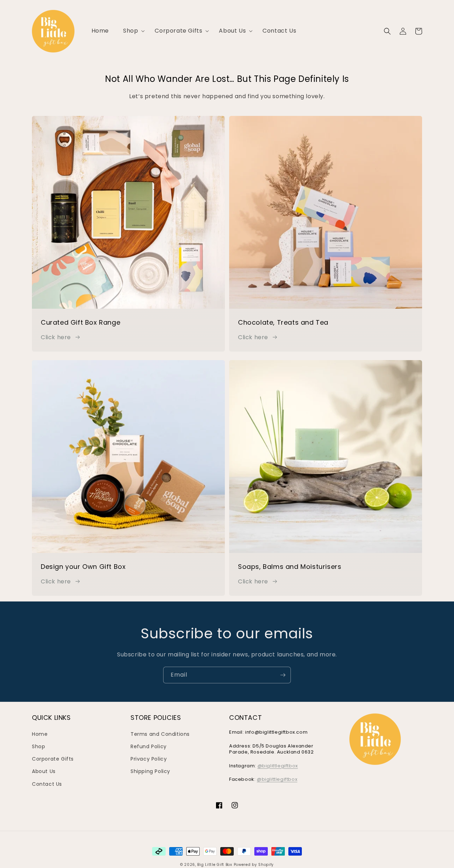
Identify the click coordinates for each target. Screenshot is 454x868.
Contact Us (47, 784)
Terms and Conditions (160, 734)
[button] (132, 31)
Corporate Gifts (53, 758)
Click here (56, 337)
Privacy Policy (149, 758)
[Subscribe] (282, 675)
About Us (44, 771)
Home (40, 734)
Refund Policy (149, 746)
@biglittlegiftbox (278, 765)
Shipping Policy (150, 771)
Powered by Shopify (254, 864)
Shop (38, 746)
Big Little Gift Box (214, 864)
